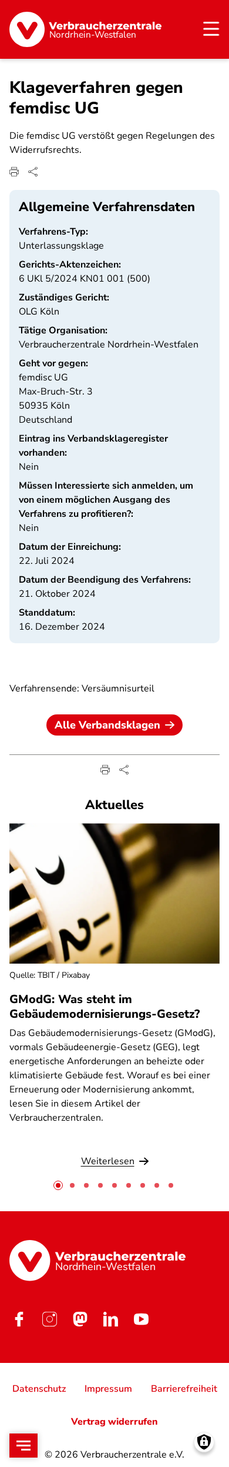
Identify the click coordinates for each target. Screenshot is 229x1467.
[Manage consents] (204, 1442)
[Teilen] (33, 171)
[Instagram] (49, 1319)
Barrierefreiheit (184, 1388)
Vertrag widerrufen (114, 1421)
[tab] (58, 1185)
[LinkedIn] (110, 1319)
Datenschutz (39, 1388)
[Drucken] (14, 171)
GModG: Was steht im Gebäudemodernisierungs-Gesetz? (104, 1006)
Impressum (108, 1388)
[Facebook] (19, 1319)
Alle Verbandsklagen (107, 725)
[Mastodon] (80, 1319)
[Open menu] (23, 1445)
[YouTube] (141, 1319)
